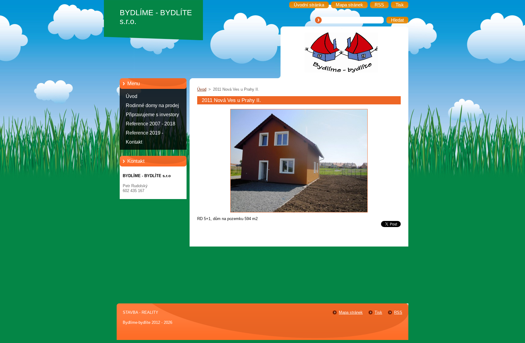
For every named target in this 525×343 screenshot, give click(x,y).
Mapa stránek (351, 312)
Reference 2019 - (144, 132)
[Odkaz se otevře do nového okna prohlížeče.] (299, 212)
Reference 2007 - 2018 (150, 123)
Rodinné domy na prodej (152, 105)
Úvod (131, 96)
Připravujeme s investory (152, 114)
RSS (398, 312)
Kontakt (134, 142)
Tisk (378, 312)
